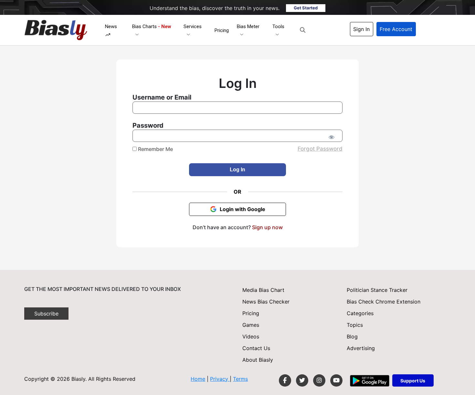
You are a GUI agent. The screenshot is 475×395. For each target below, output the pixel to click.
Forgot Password (320, 148)
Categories (360, 313)
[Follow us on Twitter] (302, 380)
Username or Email (161, 97)
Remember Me (155, 149)
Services (193, 26)
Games (250, 325)
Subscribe (46, 313)
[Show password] (331, 137)
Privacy (220, 379)
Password (148, 125)
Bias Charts (151, 26)
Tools (278, 26)
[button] (302, 30)
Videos (250, 336)
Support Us (412, 380)
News (111, 26)
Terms (240, 379)
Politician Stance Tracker (377, 290)
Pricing (222, 30)
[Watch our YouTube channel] (336, 380)
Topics (355, 325)
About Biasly (257, 360)
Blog (352, 336)
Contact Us (256, 348)
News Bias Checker (266, 301)
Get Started (306, 7)
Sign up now (267, 227)
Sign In (361, 29)
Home (198, 379)
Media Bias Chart (263, 290)
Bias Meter (248, 26)
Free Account (396, 29)
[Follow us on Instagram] (319, 380)
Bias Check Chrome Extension (383, 301)
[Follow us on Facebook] (285, 380)
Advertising (361, 348)
